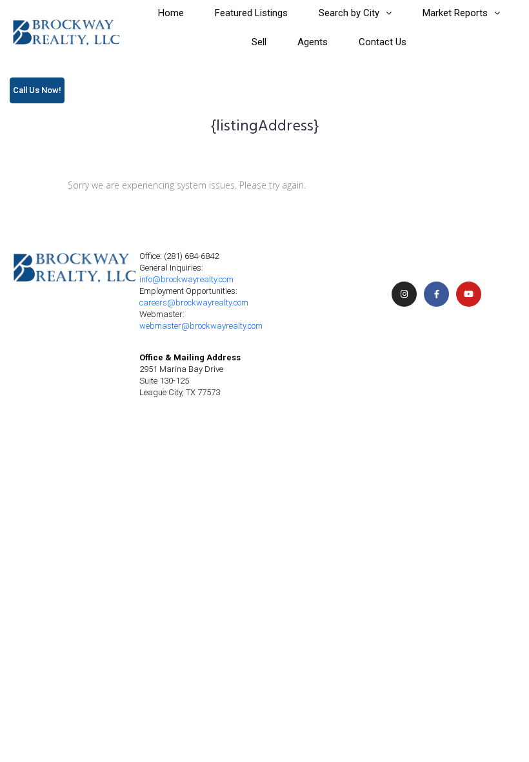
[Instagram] (404, 294)
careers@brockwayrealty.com (193, 302)
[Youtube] (468, 294)
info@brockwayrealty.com (186, 279)
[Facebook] (436, 294)
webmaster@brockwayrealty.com (201, 326)
